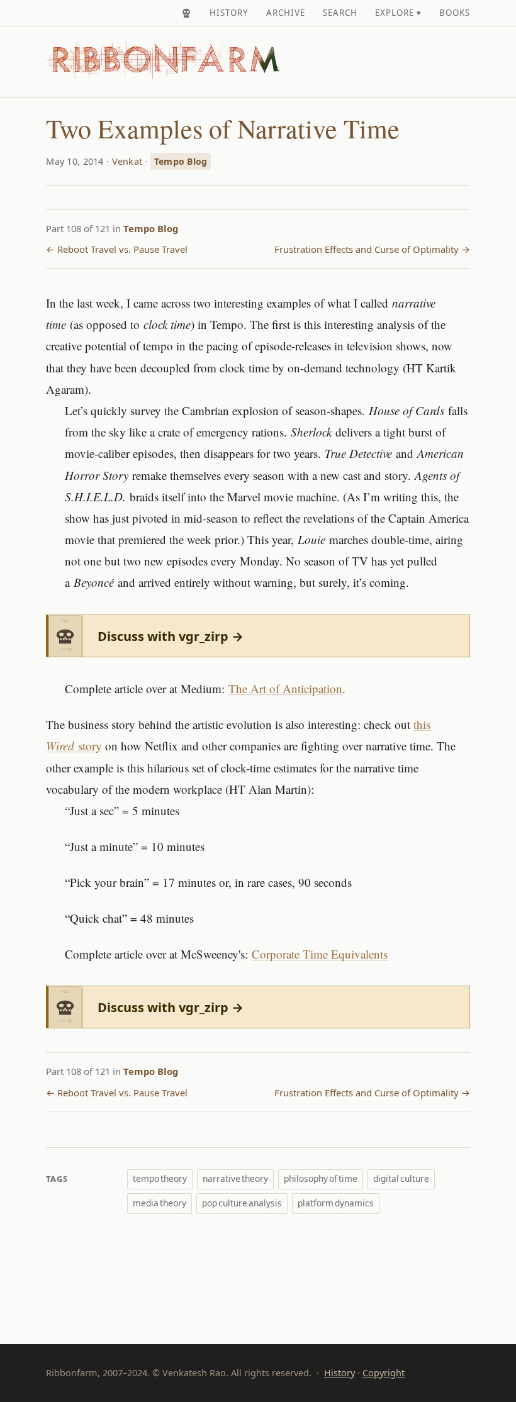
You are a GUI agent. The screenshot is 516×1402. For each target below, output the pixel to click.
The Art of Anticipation (285, 688)
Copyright (383, 1373)
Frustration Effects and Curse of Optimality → (372, 249)
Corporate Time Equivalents (320, 954)
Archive (285, 12)
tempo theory (160, 1178)
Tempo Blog (181, 161)
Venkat (127, 161)
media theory (159, 1203)
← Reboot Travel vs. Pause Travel (117, 249)
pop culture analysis (242, 1203)
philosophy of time (320, 1178)
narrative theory (235, 1178)
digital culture (401, 1178)
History (229, 12)
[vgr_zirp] (186, 13)
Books (454, 12)
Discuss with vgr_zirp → (171, 636)
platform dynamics (336, 1203)
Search (340, 12)
